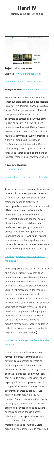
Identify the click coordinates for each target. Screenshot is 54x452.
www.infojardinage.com (28, 74)
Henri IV (27, 8)
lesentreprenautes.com (17, 169)
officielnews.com (30, 89)
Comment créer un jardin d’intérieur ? (24, 81)
